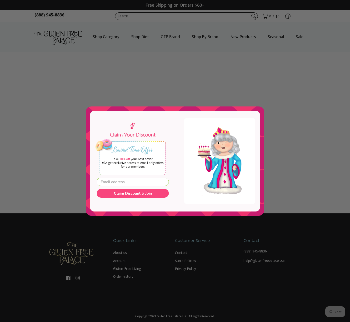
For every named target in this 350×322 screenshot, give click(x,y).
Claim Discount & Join (133, 193)
